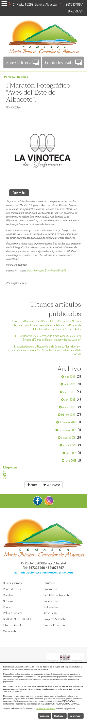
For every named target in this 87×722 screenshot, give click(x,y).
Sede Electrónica (18, 62)
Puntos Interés (12, 589)
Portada (9, 76)
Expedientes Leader (59, 62)
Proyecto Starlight (55, 619)
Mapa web (9, 631)
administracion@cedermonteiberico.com (43, 572)
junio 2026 (69, 384)
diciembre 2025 (67, 422)
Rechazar (59, 715)
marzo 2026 (68, 407)
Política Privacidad (55, 625)
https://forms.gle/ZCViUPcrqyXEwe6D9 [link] (46, 270)
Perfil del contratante (57, 595)
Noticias (22, 76)
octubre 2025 (67, 437)
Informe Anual (12, 625)
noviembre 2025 (67, 430)
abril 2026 (69, 399)
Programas (50, 589)
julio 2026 (69, 376)
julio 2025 (70, 453)
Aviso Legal (50, 613)
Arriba (33, 484)
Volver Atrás (53, 484)
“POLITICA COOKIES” (45, 709)
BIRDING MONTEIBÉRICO (17, 619)
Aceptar (44, 715)
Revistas (8, 595)
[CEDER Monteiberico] (43, 36)
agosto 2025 (68, 445)
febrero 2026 (67, 414)
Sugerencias (51, 601)
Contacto (9, 607)
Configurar (76, 715)
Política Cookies (12, 613)
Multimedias (51, 607)
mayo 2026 (69, 392)
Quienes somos (12, 583)
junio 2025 (70, 460)
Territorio (49, 583)
